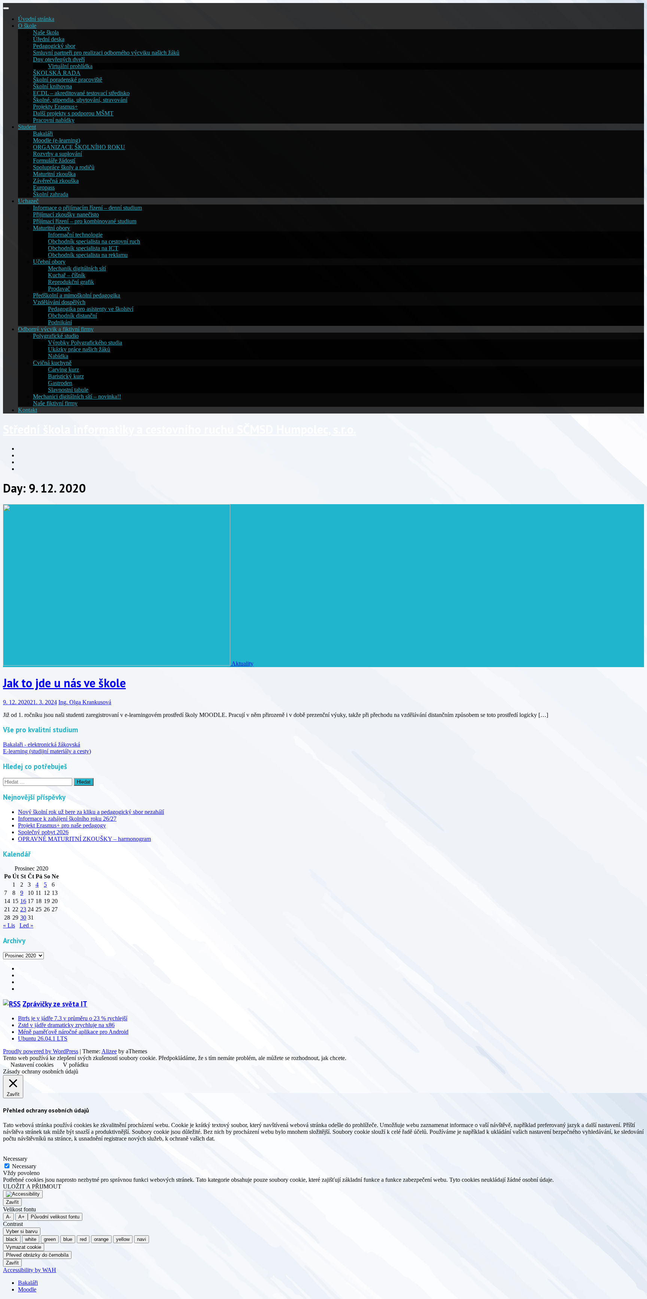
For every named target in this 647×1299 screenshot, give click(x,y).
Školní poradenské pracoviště (67, 79)
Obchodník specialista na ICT (83, 248)
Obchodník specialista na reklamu (88, 255)
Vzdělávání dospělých (59, 302)
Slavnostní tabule (68, 390)
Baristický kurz (66, 376)
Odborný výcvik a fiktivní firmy (56, 329)
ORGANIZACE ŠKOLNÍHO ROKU (79, 147)
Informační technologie (75, 234)
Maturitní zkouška (54, 174)
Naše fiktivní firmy (55, 403)
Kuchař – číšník (66, 275)
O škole (27, 25)
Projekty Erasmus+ (55, 106)
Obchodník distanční (72, 315)
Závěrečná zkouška (56, 181)
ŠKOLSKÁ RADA (57, 73)
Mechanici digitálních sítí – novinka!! (77, 396)
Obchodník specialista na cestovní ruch (94, 241)
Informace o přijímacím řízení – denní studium (87, 208)
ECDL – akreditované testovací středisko (81, 93)
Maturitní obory (51, 228)
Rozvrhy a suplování (57, 154)
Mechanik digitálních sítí (77, 268)
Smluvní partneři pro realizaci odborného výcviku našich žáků (106, 52)
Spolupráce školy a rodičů (63, 167)
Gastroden (60, 383)
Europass (44, 187)
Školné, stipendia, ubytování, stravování (80, 100)
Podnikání (60, 322)
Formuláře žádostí (54, 160)
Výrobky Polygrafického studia (85, 342)
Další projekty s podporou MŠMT (73, 113)
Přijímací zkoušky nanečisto (66, 214)
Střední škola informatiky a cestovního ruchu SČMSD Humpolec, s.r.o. (179, 429)
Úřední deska (48, 39)
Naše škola (46, 32)
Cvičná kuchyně (52, 363)
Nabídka (58, 356)
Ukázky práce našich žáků (79, 349)
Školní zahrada (50, 194)
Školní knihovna (52, 86)
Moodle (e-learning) (56, 140)
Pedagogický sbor (54, 46)
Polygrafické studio (56, 336)
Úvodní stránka (36, 19)
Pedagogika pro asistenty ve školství (90, 309)
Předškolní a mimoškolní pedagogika (76, 295)
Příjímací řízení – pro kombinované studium (84, 221)
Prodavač (59, 288)
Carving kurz (63, 369)
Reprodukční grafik (71, 282)
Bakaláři (43, 133)
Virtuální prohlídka (70, 66)
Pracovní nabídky (54, 120)
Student (27, 127)
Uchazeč (28, 201)
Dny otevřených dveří (59, 59)
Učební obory (49, 261)
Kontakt (27, 410)
